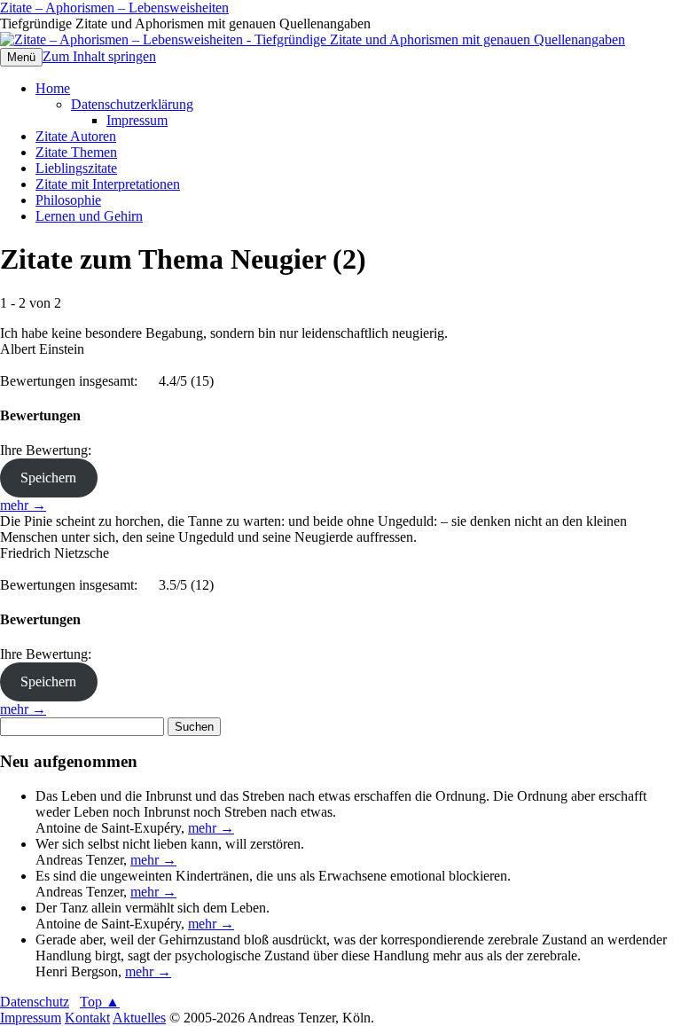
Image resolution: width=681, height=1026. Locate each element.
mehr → (23, 505)
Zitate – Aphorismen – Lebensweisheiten (114, 7)
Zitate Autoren (75, 136)
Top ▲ (100, 1001)
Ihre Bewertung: (49, 450)
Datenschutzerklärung (132, 104)
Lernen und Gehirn (89, 215)
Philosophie (68, 200)
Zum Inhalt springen (99, 56)
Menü (21, 57)
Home (52, 88)
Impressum (137, 120)
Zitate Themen (76, 152)
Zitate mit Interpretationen (107, 184)
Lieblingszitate (76, 168)
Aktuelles (139, 1017)
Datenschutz (34, 1001)
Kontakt (87, 1017)
